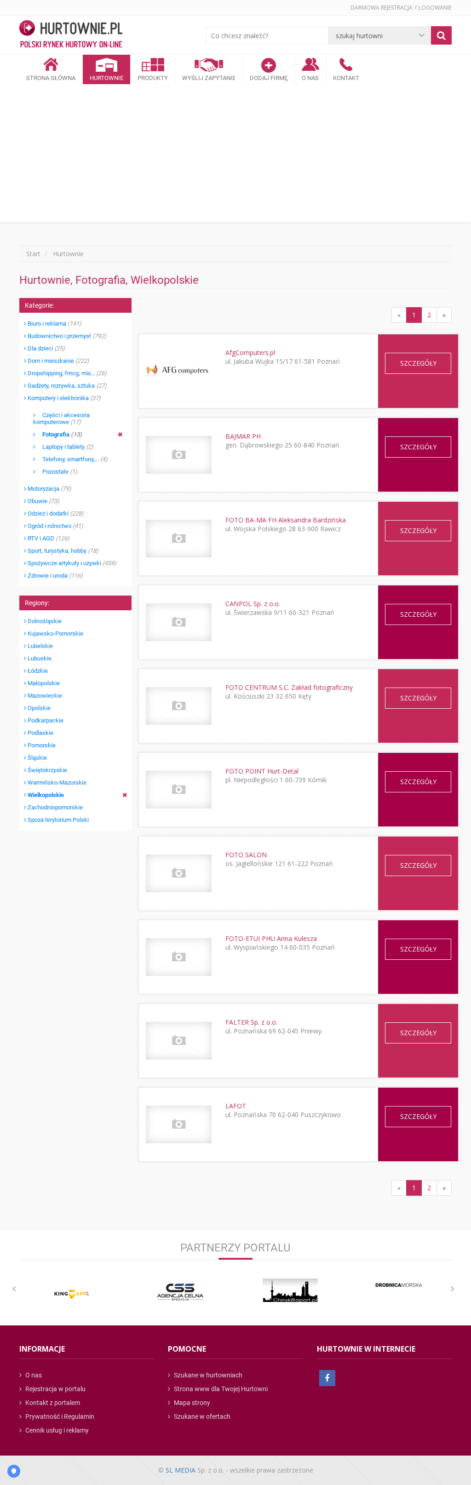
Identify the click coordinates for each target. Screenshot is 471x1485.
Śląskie (36, 757)
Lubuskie (39, 658)
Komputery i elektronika (63, 398)
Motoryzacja (48, 488)
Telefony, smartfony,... (71, 459)
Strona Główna (50, 78)
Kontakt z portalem (52, 1402)
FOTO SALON (246, 854)
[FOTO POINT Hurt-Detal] (179, 789)
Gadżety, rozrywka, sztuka (66, 385)
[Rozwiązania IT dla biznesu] (71, 1294)
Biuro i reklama (53, 323)
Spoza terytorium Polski (57, 819)
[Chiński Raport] (290, 1290)
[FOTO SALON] (179, 873)
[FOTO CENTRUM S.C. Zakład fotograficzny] (179, 705)
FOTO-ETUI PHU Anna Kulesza (271, 938)
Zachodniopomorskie (54, 807)
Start (33, 253)
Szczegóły (418, 363)
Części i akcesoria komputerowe (61, 418)
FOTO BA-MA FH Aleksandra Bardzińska (285, 520)
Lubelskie (39, 645)
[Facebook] (327, 1378)
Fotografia (58, 434)
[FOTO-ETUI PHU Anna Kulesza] (179, 956)
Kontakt (346, 78)
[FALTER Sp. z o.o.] (179, 1040)
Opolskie (38, 708)
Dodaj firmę (268, 78)
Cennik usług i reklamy (56, 1430)
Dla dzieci (45, 348)
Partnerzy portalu (235, 1247)
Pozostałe (56, 471)
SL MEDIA (180, 1470)
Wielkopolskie (45, 794)
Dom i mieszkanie (57, 360)
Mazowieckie (44, 695)
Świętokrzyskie (46, 770)
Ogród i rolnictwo (54, 525)
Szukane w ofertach (201, 1416)
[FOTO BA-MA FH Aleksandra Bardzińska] (179, 538)
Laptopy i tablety (64, 446)
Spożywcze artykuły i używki (71, 563)
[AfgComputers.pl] (179, 371)
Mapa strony (191, 1402)
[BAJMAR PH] (179, 454)
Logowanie (435, 7)
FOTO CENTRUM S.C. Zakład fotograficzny (289, 687)
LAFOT (235, 1105)
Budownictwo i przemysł (66, 336)
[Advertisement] (235, 153)
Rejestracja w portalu (55, 1389)
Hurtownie (106, 78)
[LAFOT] (179, 1124)
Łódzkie (37, 670)
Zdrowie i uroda (54, 575)
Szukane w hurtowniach (207, 1375)
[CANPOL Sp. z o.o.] (179, 622)
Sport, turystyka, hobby (62, 550)
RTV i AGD (47, 538)
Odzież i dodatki (55, 513)
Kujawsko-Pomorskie (54, 633)
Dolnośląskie (44, 621)
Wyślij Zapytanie (209, 78)
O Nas (310, 78)
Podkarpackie (44, 720)
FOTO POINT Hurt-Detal (262, 771)
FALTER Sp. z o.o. (251, 1022)
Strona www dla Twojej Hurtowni (220, 1389)
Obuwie (42, 501)
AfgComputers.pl (250, 352)
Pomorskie (41, 745)
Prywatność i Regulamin (59, 1416)
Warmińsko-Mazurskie (56, 782)
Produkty (153, 78)
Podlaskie (39, 732)
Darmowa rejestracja (381, 7)
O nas (33, 1375)
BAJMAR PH (243, 436)
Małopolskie (43, 683)
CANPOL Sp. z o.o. (252, 603)
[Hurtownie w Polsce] (70, 35)
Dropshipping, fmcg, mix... (66, 373)
